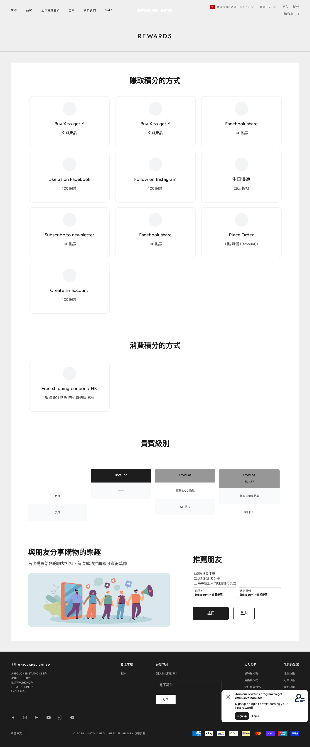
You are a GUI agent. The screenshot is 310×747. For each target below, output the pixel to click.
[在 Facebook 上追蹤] (13, 717)
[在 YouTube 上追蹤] (48, 717)
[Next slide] (279, 460)
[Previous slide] (275, 460)
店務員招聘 (251, 680)
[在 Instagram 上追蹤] (25, 717)
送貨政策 (289, 673)
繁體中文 (265, 7)
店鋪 (14, 10)
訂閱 (166, 699)
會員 (72, 10)
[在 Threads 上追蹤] (36, 717)
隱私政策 (289, 687)
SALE (109, 10)
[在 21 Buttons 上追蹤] (72, 717)
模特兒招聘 (251, 673)
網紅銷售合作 (252, 687)
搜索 (123, 673)
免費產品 (69, 133)
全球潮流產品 (50, 10)
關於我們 (90, 10)
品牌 (29, 10)
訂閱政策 (289, 680)
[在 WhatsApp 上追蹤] (60, 717)
